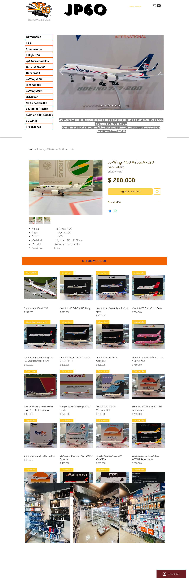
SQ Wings (31, 121)
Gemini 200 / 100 (35, 67)
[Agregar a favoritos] (157, 191)
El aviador (32, 97)
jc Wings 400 (33, 85)
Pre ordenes (33, 127)
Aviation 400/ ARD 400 (39, 115)
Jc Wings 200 (34, 79)
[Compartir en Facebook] (109, 211)
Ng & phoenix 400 (36, 103)
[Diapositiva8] (119, 105)
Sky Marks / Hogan (37, 109)
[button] (157, 5)
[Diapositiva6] (108, 105)
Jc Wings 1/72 (34, 91)
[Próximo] (159, 72)
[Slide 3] (101, 105)
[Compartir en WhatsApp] (115, 211)
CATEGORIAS (33, 37)
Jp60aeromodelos (37, 61)
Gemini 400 (33, 73)
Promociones (34, 49)
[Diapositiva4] (105, 105)
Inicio (29, 43)
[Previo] (61, 72)
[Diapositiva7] (115, 105)
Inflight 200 (33, 55)
